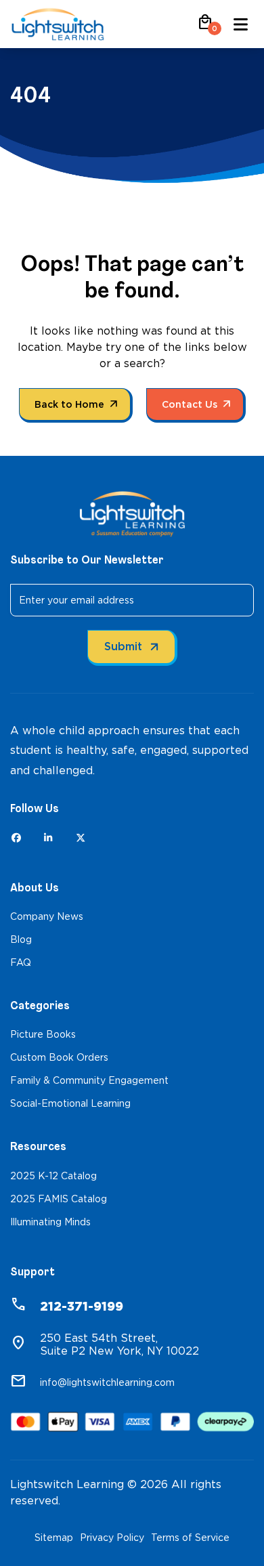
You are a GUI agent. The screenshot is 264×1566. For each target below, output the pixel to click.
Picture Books (43, 1034)
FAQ (20, 962)
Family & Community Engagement (89, 1080)
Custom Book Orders (59, 1057)
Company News (46, 916)
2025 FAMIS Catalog (58, 1198)
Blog (21, 939)
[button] (205, 26)
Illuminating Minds (50, 1221)
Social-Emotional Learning (70, 1103)
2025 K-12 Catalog (53, 1175)
